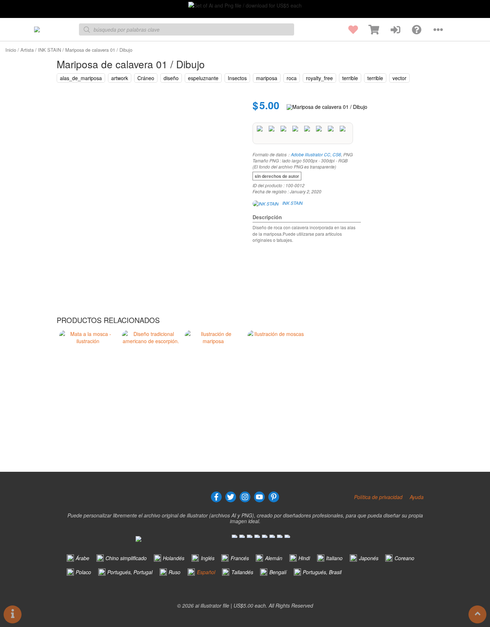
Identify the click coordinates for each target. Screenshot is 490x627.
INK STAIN (49, 49)
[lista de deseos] (347, 29)
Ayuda (417, 497)
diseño (171, 78)
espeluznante (203, 78)
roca (292, 78)
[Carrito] (368, 29)
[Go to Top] (477, 614)
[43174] (327, 106)
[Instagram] (245, 497)
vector (399, 78)
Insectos (237, 78)
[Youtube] (259, 497)
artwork (119, 78)
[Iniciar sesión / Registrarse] (389, 29)
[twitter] (230, 497)
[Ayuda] (410, 29)
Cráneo (145, 78)
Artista (27, 49)
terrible (350, 78)
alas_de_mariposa (81, 78)
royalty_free (319, 78)
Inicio (10, 49)
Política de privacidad (378, 497)
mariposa (266, 78)
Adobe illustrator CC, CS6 (316, 154)
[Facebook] (216, 497)
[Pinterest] (273, 497)
